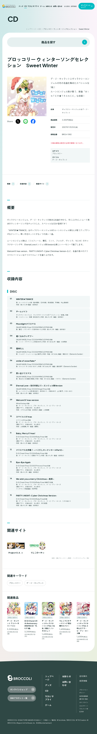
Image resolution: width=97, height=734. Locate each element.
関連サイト (40, 184)
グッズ (21, 6)
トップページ (31, 29)
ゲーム (42, 6)
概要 (8, 184)
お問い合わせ (57, 6)
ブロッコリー (57, 153)
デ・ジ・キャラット (59, 160)
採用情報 (74, 6)
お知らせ (49, 6)
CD (25, 6)
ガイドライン (83, 702)
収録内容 (23, 184)
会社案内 (67, 6)
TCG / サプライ (33, 6)
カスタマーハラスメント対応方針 (83, 709)
